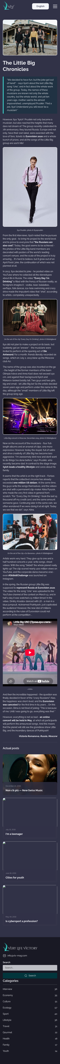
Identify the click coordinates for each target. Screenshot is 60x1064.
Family (30, 1044)
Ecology (30, 1007)
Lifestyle (30, 1020)
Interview (30, 989)
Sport (30, 1014)
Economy (30, 995)
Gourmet (30, 1032)
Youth (30, 1051)
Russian (40, 12)
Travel (30, 1026)
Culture (30, 1001)
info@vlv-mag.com (17, 955)
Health (30, 1038)
